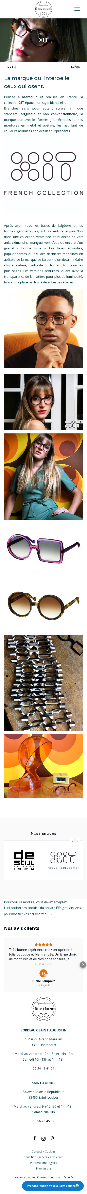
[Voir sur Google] (43, 973)
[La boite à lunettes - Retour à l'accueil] (43, 9)
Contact (37, 1151)
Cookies (50, 1151)
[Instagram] (43, 1138)
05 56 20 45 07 (43, 1121)
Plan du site (43, 1168)
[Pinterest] (52, 1138)
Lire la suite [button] (43, 963)
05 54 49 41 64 (43, 1068)
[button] (4, 964)
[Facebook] (34, 1138)
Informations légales (43, 1163)
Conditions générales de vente (43, 1157)
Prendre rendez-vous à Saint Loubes (51, 1186)
